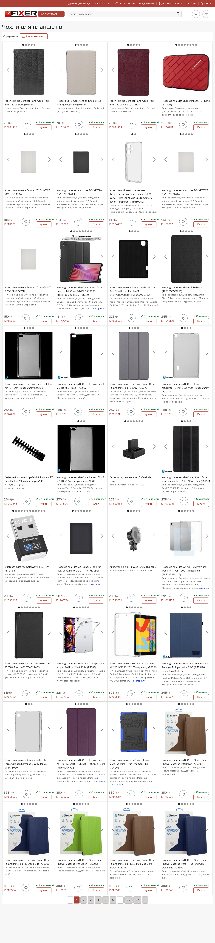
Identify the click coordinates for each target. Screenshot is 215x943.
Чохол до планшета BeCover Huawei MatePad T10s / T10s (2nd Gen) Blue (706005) (130, 764)
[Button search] (178, 13)
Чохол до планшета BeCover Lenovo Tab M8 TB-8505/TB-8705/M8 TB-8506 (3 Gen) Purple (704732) (81, 764)
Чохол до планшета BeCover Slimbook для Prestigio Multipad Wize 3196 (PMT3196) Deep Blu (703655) (185, 667)
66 (128, 900)
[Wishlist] (196, 14)
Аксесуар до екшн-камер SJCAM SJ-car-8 (133, 567)
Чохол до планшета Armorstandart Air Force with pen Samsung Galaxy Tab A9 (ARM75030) (26, 764)
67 (137, 900)
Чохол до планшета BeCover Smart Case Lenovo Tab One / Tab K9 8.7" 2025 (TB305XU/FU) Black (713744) (79, 291)
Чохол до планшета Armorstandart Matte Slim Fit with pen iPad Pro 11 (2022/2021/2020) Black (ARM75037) (132, 291)
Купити (44, 127)
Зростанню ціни (34, 36)
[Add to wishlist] (27, 124)
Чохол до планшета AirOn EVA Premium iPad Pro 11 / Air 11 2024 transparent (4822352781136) (184, 570)
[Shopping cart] (206, 14)
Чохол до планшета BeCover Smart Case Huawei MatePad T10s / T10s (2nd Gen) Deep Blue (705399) (184, 864)
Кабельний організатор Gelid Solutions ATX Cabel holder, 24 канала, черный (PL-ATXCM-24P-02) (29, 481)
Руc (191, 3)
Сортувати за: (11, 36)
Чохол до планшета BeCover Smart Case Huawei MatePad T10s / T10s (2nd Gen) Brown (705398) (132, 864)
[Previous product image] (8, 70)
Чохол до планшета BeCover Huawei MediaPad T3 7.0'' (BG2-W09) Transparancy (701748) (185, 388)
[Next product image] (49, 70)
